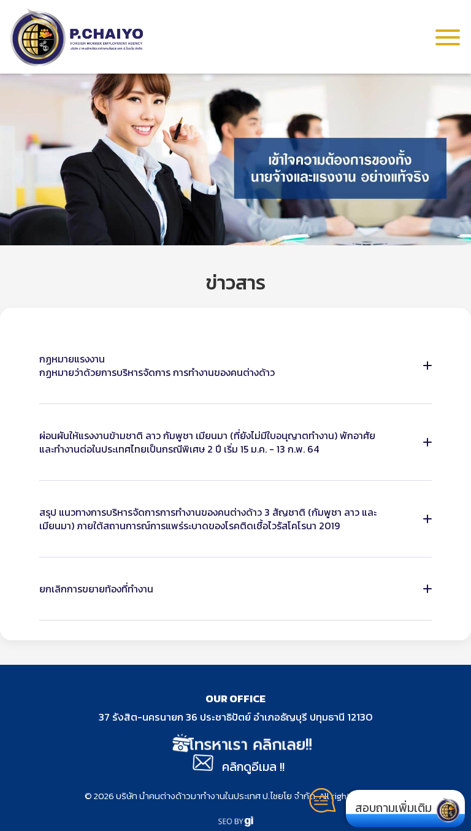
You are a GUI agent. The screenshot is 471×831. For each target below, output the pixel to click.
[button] (447, 37)
